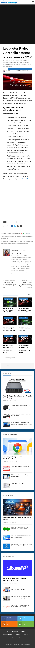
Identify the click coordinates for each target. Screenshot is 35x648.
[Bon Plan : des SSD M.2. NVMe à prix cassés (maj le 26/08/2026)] (6, 598)
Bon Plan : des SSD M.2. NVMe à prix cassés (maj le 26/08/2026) (20, 597)
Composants (29, 68)
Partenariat (27, 634)
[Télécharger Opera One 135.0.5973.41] (6, 468)
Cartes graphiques (21, 68)
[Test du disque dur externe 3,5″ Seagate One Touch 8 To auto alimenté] (17, 385)
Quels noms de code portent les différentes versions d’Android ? (19, 527)
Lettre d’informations (16, 638)
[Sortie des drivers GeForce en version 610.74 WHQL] (25, 320)
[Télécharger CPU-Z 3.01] (6, 485)
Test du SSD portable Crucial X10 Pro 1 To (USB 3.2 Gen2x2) (21, 406)
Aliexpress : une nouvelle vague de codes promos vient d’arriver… (20, 605)
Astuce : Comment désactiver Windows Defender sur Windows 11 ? (21, 545)
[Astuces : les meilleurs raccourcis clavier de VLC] (17, 507)
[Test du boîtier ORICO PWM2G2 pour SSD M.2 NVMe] (6, 416)
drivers (14, 222)
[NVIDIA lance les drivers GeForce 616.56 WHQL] (10, 302)
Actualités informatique (12, 68)
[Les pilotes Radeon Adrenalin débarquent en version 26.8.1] (25, 302)
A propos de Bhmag (12, 631)
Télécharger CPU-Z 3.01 (17, 483)
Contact (23, 631)
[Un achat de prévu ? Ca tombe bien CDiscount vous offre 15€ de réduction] (17, 568)
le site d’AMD (24, 179)
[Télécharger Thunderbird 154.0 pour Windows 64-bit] (6, 476)
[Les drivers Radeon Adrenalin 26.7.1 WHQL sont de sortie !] (10, 320)
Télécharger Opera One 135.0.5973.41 (21, 466)
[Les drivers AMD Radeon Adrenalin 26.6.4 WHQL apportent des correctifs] (10, 339)
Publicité (18, 634)
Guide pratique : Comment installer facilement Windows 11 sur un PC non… (21, 423)
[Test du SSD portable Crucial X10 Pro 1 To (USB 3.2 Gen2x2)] (6, 407)
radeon (18, 222)
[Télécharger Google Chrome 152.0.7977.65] (17, 446)
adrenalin (9, 222)
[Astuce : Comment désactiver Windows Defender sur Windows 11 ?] (6, 546)
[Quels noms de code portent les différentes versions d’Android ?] (6, 529)
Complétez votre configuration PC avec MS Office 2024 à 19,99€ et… (21, 588)
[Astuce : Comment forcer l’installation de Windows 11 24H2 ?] (6, 537)
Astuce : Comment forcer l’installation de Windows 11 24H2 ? (21, 536)
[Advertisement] (17, 25)
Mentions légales (7, 634)
